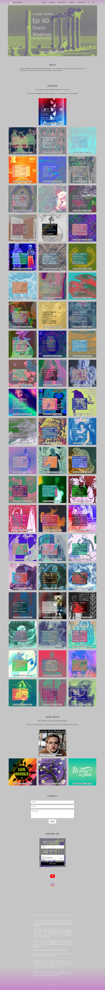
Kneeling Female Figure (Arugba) (59, 931)
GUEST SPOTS (62, 2)
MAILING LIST (82, 2)
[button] (14, 30)
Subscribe (52, 863)
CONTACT (72, 2)
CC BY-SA (47, 937)
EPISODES (52, 2)
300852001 (53, 942)
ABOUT (44, 2)
